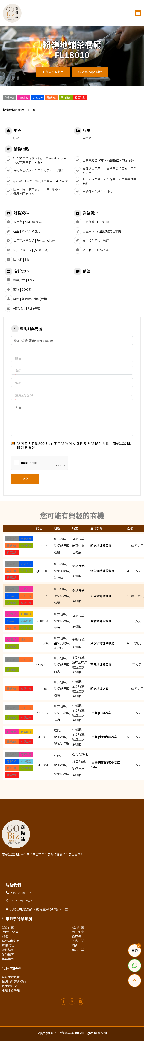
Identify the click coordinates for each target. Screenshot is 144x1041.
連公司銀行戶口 (12, 941)
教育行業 (78, 927)
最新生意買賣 (11, 977)
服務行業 (78, 950)
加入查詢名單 (55, 72)
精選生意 (80, 97)
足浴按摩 (8, 954)
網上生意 (78, 932)
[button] (138, 13)
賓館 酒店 (8, 945)
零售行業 (78, 941)
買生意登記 (9, 986)
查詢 (135, 950)
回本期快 (26, 614)
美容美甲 (8, 959)
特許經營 (8, 950)
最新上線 (52, 97)
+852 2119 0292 (21, 892)
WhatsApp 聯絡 (92, 72)
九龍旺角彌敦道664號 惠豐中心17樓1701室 (39, 909)
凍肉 (75, 945)
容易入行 (38, 97)
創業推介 (9, 97)
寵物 (5, 936)
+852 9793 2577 (21, 901)
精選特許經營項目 (14, 981)
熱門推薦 (66, 97)
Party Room (10, 932)
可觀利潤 (23, 97)
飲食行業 (8, 927)
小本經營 (26, 621)
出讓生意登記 (11, 990)
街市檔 (76, 936)
